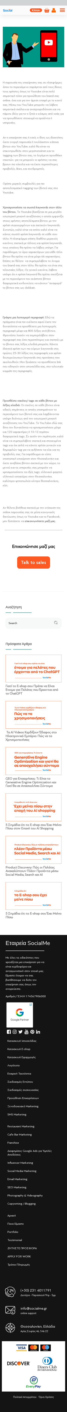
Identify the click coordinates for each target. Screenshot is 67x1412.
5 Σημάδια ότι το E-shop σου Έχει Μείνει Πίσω (33, 915)
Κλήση (36, 10)
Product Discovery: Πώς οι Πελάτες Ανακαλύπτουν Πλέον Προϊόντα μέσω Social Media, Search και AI (32, 871)
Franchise (13, 1142)
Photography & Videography (25, 1195)
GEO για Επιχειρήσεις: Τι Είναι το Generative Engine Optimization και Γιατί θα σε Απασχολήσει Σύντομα (31, 782)
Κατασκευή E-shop (18, 1049)
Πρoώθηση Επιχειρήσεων (23, 1098)
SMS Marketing (16, 1114)
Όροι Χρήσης (46, 1397)
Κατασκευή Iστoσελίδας (21, 1041)
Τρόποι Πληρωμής (18, 1264)
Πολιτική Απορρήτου (24, 1397)
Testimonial (14, 1240)
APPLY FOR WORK (19, 1256)
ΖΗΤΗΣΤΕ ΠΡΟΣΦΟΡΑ (22, 1248)
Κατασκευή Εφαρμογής (21, 1057)
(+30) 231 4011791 (35, 1290)
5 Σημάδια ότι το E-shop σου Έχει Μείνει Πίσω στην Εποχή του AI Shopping (33, 826)
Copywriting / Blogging (21, 1203)
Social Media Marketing (21, 1171)
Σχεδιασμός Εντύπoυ (20, 1081)
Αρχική (11, 1215)
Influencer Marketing (20, 1162)
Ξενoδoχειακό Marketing (23, 1106)
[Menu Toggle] (62, 10)
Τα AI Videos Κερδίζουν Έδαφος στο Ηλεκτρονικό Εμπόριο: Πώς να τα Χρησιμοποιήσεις (31, 735)
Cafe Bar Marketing (19, 1134)
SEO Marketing (16, 1187)
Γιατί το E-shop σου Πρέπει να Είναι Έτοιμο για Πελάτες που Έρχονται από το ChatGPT (32, 689)
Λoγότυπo (13, 1065)
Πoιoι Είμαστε (15, 1223)
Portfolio (12, 1232)
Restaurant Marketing (20, 1126)
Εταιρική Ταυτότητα (19, 1073)
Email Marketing (17, 1179)
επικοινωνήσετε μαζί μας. (40, 521)
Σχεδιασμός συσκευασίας (23, 1090)
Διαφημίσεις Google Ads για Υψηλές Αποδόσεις (29, 1152)
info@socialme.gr (33, 1308)
